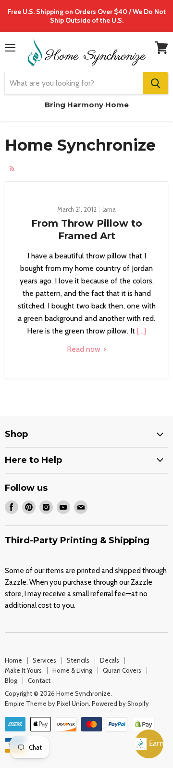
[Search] (155, 83)
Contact (39, 680)
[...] (140, 330)
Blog (11, 680)
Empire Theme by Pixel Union (47, 703)
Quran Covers (122, 670)
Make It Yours (23, 670)
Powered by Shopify (120, 703)
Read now (84, 349)
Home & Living (72, 670)
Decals (109, 660)
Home (13, 660)
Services (44, 660)
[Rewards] (149, 744)
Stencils (78, 660)
